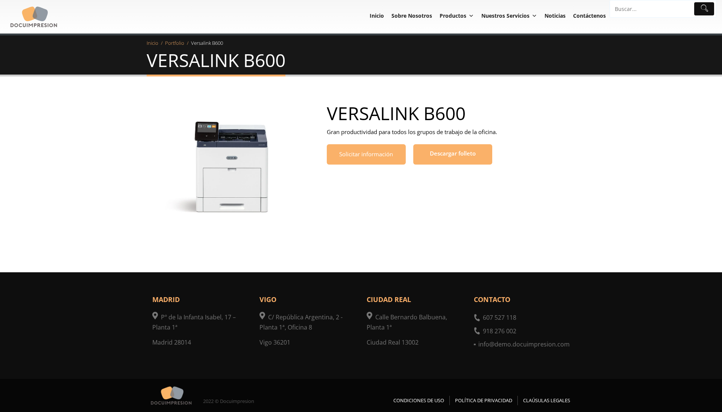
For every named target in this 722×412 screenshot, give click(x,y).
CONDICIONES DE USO (418, 400)
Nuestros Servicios (505, 15)
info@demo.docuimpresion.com (524, 344)
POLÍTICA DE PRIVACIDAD (483, 400)
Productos (453, 15)
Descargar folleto (453, 153)
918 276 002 (499, 331)
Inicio (377, 15)
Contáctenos (589, 15)
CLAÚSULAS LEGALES (546, 400)
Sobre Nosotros (411, 15)
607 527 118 (499, 317)
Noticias (555, 15)
